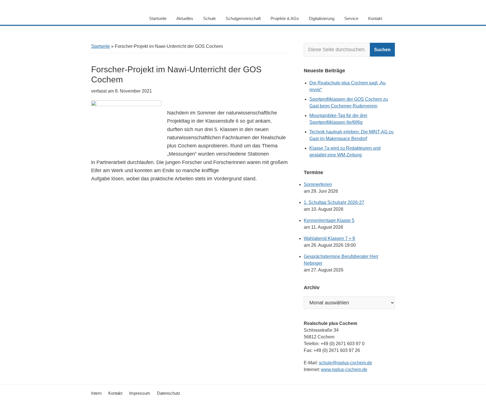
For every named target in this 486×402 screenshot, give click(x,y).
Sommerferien (318, 184)
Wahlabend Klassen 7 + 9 (329, 238)
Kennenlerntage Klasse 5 (329, 220)
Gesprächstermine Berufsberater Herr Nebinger (341, 260)
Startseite (100, 46)
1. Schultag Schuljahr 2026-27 (334, 202)
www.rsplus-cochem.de (344, 369)
